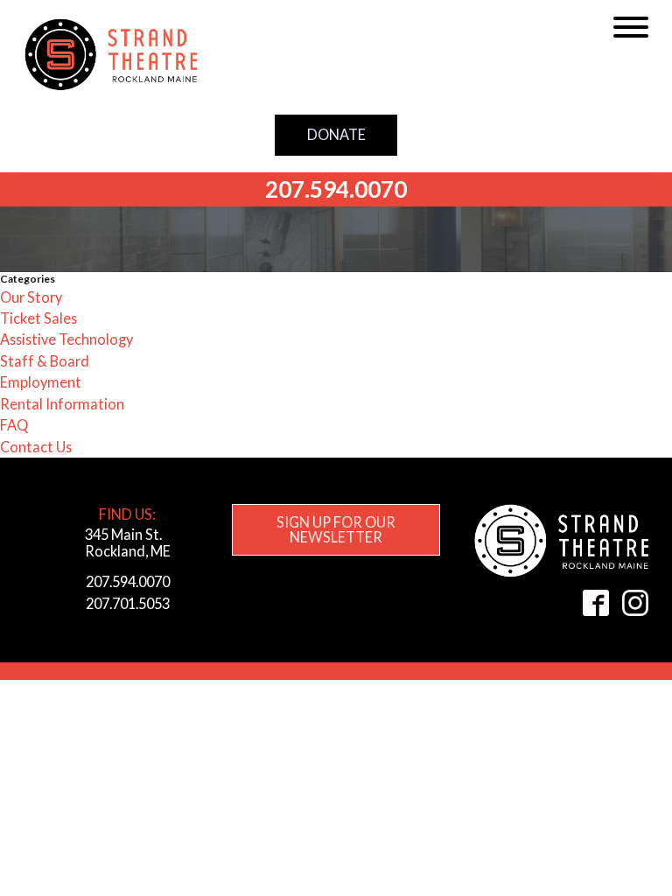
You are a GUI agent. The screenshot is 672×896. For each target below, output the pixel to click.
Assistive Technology (66, 339)
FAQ (14, 424)
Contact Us (36, 446)
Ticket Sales (38, 318)
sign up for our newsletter (336, 529)
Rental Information (62, 404)
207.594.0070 (336, 189)
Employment (40, 382)
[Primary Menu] (630, 27)
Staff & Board (44, 361)
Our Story (31, 297)
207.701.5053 (128, 603)
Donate (336, 134)
